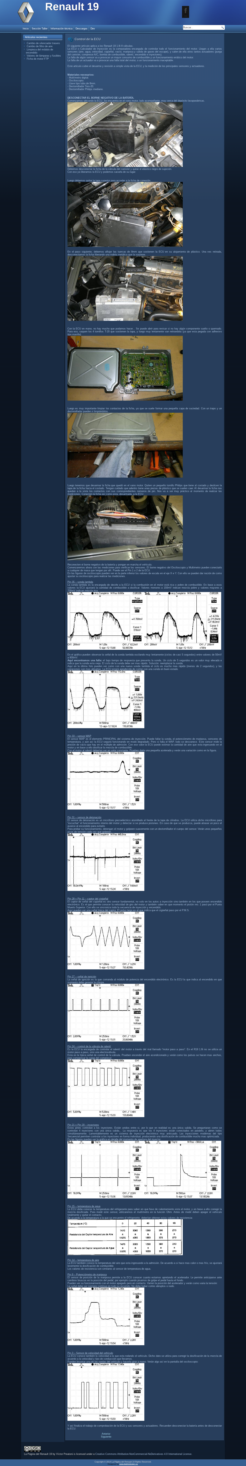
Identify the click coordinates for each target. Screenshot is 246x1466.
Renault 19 (72, 7)
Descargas (81, 28)
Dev (93, 28)
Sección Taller (39, 28)
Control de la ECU (88, 39)
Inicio (26, 28)
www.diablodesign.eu (128, 1464)
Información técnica (61, 28)
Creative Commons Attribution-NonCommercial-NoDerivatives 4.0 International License (143, 1454)
